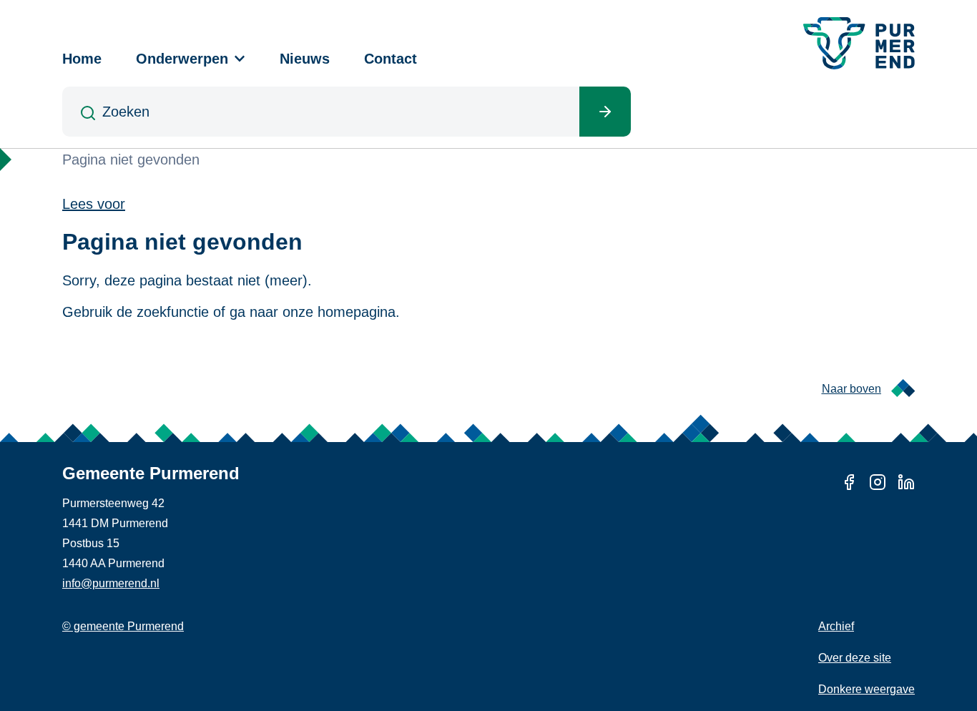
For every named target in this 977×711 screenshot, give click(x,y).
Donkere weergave (866, 689)
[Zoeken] (605, 112)
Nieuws (305, 59)
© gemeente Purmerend (123, 626)
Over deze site (854, 658)
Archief (836, 626)
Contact (390, 59)
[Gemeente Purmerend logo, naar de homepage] (859, 43)
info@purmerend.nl (110, 583)
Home (82, 59)
